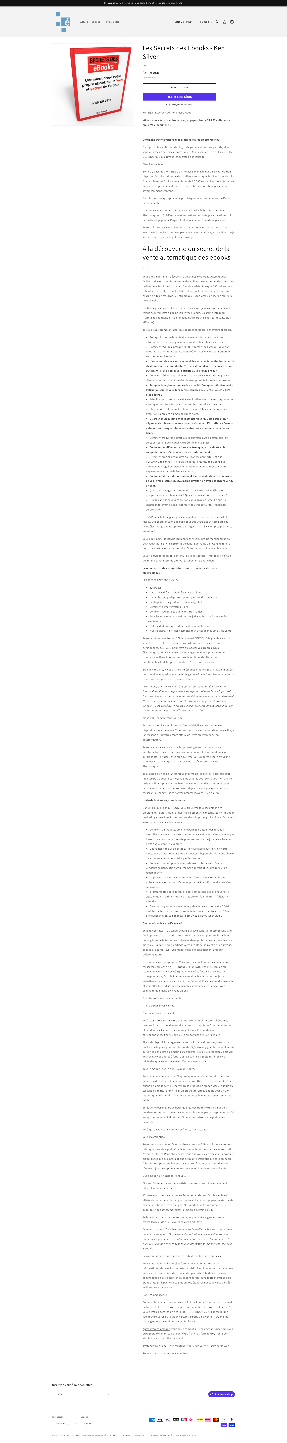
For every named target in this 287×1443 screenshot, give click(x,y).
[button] (97, 21)
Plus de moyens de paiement (179, 104)
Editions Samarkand (68, 1435)
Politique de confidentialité (160, 1435)
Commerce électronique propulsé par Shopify (96, 1435)
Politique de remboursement (132, 1435)
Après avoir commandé (156, 1329)
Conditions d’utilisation (185, 1435)
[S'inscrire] (108, 1394)
